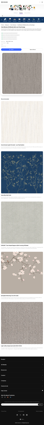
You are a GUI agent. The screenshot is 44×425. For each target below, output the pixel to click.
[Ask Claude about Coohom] (8, 397)
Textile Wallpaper (13, 24)
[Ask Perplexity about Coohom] (5, 397)
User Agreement (21, 411)
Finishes (21, 12)
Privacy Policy (3, 411)
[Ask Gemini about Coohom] (10, 397)
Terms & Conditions (39, 411)
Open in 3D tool (33, 49)
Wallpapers (7, 24)
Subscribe (40, 404)
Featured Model (27, 12)
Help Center (4, 390)
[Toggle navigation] (42, 2)
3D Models (16, 12)
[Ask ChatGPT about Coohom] (2, 397)
